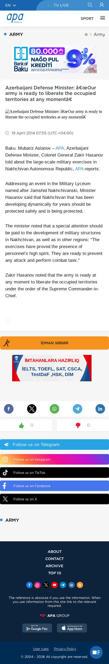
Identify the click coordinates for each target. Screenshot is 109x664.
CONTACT (54, 558)
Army (99, 34)
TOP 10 (54, 573)
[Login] (102, 5)
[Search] (89, 5)
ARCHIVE (54, 566)
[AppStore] (72, 629)
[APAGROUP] (54, 615)
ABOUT (55, 551)
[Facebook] (29, 585)
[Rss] (80, 585)
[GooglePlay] (37, 629)
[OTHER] (101, 18)
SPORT (87, 18)
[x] (46, 585)
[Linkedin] (71, 585)
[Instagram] (37, 585)
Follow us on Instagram (31, 459)
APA (60, 148)
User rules (41, 649)
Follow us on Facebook (32, 486)
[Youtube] (54, 585)
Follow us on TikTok (29, 473)
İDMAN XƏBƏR (54, 343)
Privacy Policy (65, 649)
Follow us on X (25, 499)
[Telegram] (63, 585)
